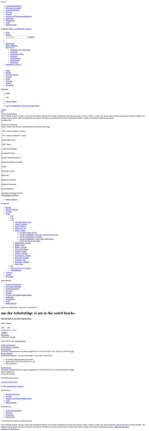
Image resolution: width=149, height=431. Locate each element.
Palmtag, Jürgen (21, 251)
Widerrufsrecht (11, 25)
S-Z (11, 266)
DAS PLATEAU (12, 209)
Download (5, 335)
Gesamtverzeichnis (12, 10)
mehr (72, 351)
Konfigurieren (14, 429)
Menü (8, 33)
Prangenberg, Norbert (23, 256)
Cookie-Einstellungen (14, 6)
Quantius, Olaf (20, 260)
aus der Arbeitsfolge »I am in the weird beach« (37, 239)
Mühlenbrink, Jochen (22, 243)
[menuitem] (77, 6)
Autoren (9, 212)
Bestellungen (15, 60)
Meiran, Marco (20, 230)
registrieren (26, 50)
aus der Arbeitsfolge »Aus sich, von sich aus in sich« (39, 235)
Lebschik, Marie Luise (23, 222)
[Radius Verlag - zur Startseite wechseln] (16, 29)
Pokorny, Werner (21, 254)
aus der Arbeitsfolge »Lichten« (31, 237)
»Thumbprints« (16, 270)
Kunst (8, 214)
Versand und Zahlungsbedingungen (19, 16)
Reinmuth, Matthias (22, 262)
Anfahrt (8, 274)
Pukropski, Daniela (22, 258)
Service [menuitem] (16, 13)
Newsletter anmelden (13, 8)
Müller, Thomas (21, 247)
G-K (12, 218)
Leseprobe (15, 347)
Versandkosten (20, 341)
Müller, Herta (20, 245)
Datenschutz (10, 21)
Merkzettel (14, 62)
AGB (8, 23)
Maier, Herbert (20, 226)
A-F (11, 216)
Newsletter (10, 277)
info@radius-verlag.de (15, 386)
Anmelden (14, 50)
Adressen (13, 56)
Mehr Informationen (121, 427)
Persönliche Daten (17, 54)
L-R (11, 220)
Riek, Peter (19, 264)
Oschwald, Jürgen (21, 249)
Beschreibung (6, 347)
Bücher (8, 207)
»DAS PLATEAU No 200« (30, 241)
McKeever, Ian (20, 228)
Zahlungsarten (15, 58)
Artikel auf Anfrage (8, 345)
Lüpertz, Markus (21, 224)
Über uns (9, 12)
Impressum (10, 18)
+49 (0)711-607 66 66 (9, 382)
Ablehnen (5, 429)
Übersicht (13, 52)
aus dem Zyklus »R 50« (28, 233)
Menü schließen (11, 46)
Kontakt (9, 14)
